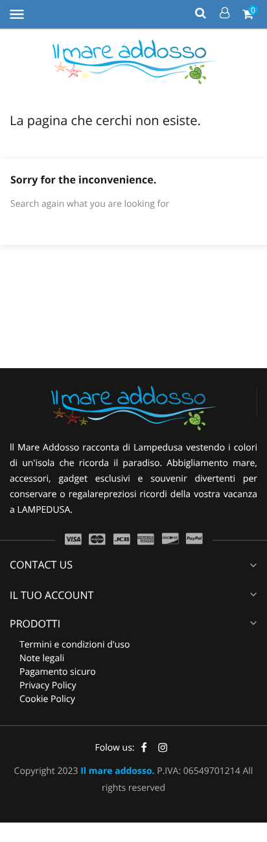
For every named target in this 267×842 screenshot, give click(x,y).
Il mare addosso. (117, 771)
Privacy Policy (47, 685)
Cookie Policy (47, 699)
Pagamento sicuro (57, 672)
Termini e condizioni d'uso (74, 644)
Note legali (41, 658)
